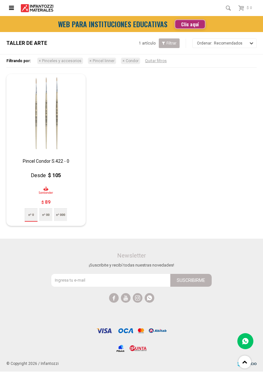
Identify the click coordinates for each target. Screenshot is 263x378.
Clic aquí (190, 24)
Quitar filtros (156, 61)
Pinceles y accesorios (61, 61)
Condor (132, 61)
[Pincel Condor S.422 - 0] (46, 113)
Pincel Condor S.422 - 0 (46, 161)
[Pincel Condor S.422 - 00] (45, 214)
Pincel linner (104, 61)
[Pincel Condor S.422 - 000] (60, 214)
